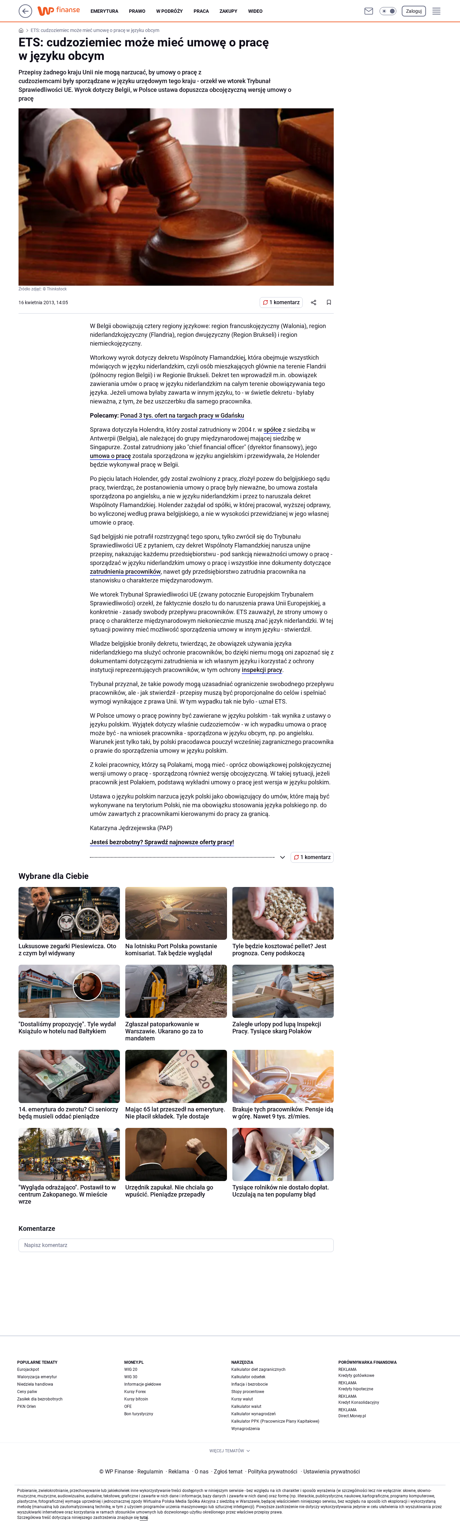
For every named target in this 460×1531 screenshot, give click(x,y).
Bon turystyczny (138, 1414)
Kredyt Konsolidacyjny (358, 1402)
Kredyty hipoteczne (355, 1389)
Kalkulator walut (246, 1406)
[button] (388, 11)
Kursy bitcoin (136, 1399)
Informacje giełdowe (142, 1384)
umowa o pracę (110, 455)
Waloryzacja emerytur (37, 1377)
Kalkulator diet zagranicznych (258, 1369)
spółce (273, 429)
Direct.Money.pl (352, 1416)
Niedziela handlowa (35, 1384)
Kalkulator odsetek (248, 1377)
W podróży (169, 11)
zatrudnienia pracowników (125, 571)
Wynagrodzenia (245, 1428)
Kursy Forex (135, 1391)
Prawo (137, 11)
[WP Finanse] (64, 11)
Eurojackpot (28, 1369)
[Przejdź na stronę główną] (25, 16)
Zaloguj (414, 11)
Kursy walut (242, 1399)
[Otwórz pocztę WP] (368, 11)
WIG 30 (130, 1377)
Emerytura (104, 11)
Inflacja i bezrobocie (249, 1384)
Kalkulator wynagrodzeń (253, 1414)
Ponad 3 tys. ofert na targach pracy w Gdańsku (182, 415)
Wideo (255, 11)
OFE (128, 1406)
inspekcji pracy (262, 669)
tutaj (144, 1517)
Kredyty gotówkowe (356, 1375)
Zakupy (228, 11)
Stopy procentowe (247, 1391)
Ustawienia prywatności (330, 1471)
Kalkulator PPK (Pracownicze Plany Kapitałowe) (275, 1421)
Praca (201, 11)
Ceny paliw (27, 1391)
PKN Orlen (26, 1406)
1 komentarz (284, 302)
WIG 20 (130, 1369)
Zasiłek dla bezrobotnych (40, 1399)
